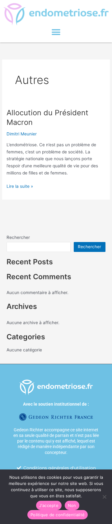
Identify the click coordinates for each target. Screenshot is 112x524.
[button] (56, 32)
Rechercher (18, 237)
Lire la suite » (20, 186)
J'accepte (48, 505)
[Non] (104, 497)
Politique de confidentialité (57, 514)
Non (72, 505)
